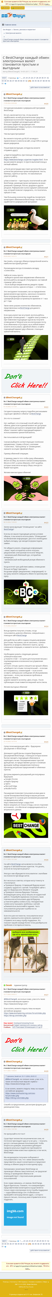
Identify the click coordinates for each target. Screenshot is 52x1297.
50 (49, 81)
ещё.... (47, 4)
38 (16, 81)
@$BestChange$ (10, 999)
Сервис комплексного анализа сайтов (28, 1025)
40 (21, 81)
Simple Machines (32, 1284)
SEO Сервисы (22, 1282)
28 (37, 78)
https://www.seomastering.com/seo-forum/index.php (25, 1013)
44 (33, 81)
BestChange (25, 308)
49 (46, 81)
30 (43, 78)
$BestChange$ (13, 94)
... (22, 78)
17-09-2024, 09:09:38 (10, 103)
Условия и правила (35, 1282)
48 (44, 81)
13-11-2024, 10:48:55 (10, 1071)
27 (35, 78)
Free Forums (29, 1287)
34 (5, 81)
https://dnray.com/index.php (15, 1015)
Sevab (9, 985)
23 (24, 78)
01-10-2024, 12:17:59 (10, 407)
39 (19, 81)
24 (27, 78)
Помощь (6, 1282)
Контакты (13, 1282)
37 (13, 81)
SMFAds (21, 1287)
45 (36, 81)
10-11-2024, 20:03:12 (10, 994)
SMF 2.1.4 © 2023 (20, 1284)
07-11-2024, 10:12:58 (10, 859)
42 (26, 81)
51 (3, 83)
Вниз (4, 78)
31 (45, 78)
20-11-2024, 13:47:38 (10, 1129)
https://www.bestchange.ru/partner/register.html (23, 159)
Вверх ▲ (46, 1282)
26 (32, 78)
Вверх (4, 1241)
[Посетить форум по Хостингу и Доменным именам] (26, 390)
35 (8, 81)
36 (11, 81)
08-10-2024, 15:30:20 (10, 522)
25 (29, 78)
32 (48, 78)
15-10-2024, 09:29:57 (10, 626)
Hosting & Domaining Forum (24, 1023)
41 (24, 81)
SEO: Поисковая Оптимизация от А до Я (27, 1027)
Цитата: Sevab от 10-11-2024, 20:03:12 (21, 1076)
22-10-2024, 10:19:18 (10, 741)
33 (3, 81)
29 (40, 78)
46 (38, 81)
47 (41, 81)
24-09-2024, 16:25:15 (10, 256)
